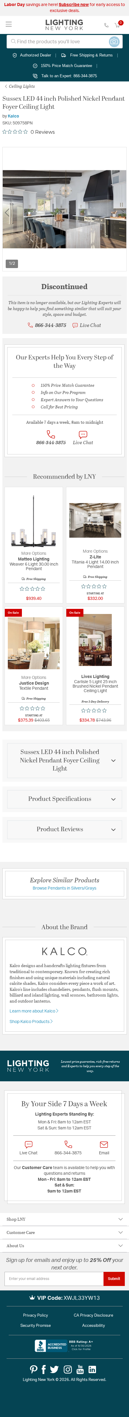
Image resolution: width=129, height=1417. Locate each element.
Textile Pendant (33, 688)
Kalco (13, 116)
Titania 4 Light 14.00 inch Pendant (95, 564)
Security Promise (35, 1326)
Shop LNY (16, 1219)
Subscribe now (74, 5)
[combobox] (65, 41)
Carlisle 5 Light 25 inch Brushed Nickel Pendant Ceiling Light (95, 686)
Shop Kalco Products (30, 1022)
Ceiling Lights (21, 86)
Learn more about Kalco (33, 1011)
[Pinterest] (34, 1369)
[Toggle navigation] (8, 25)
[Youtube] (80, 1369)
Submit (114, 1279)
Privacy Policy (35, 1316)
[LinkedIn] (92, 1369)
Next (122, 213)
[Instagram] (68, 1369)
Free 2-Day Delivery (95, 701)
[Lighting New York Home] (64, 25)
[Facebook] (44, 1369)
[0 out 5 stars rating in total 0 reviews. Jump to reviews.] (34, 589)
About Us (15, 1245)
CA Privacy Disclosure (93, 1316)
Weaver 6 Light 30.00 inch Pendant (34, 566)
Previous (7, 213)
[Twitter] (54, 1369)
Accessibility (93, 1326)
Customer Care (21, 1232)
